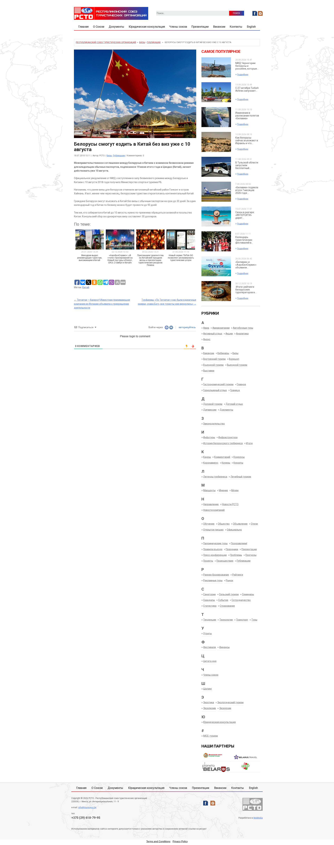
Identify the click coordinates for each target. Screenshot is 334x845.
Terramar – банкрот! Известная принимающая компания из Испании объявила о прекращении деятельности (102, 303)
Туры (254, 619)
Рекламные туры (212, 580)
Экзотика (208, 702)
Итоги (249, 443)
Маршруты (209, 490)
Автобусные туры (243, 327)
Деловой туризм (212, 404)
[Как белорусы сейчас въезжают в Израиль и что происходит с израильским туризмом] (216, 141)
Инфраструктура (227, 437)
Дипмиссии (209, 409)
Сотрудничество (241, 600)
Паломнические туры (215, 543)
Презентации (200, 26)
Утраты (207, 633)
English (251, 26)
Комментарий (222, 457)
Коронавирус (210, 462)
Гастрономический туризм (218, 384)
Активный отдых (212, 333)
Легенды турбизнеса (215, 476)
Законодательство (214, 423)
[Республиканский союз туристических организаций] (111, 13)
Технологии (226, 619)
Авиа (206, 327)
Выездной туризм (237, 364)
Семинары (248, 594)
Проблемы (236, 555)
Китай (85, 287)
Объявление (240, 523)
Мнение (223, 490)
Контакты (236, 26)
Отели (254, 523)
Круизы (226, 462)
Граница (235, 390)
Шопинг (207, 688)
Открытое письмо (213, 529)
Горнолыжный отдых (215, 390)
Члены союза (178, 26)
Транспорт (242, 619)
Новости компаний (214, 510)
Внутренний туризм (214, 359)
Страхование (227, 605)
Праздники (232, 549)
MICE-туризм (210, 735)
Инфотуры (209, 437)
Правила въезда (212, 549)
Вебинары (223, 353)
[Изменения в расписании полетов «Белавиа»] (216, 117)
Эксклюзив (209, 708)
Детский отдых (234, 404)
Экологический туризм (230, 702)
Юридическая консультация (147, 26)
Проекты (208, 560)
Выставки (208, 370)
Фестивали (209, 647)
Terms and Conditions (158, 841)
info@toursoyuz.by (87, 807)
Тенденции (209, 619)
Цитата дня (209, 661)
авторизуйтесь (187, 327)
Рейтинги (237, 574)
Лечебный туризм (240, 476)
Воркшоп (234, 359)
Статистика (209, 605)
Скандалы (209, 600)
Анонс (206, 339)
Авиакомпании (221, 327)
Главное (241, 384)
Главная (83, 26)
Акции (229, 333)
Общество (224, 523)
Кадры (207, 457)
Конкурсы (239, 457)
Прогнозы (250, 555)
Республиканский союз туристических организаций (106, 42)
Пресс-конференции (215, 555)
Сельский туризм (229, 594)
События (223, 600)
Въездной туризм (213, 364)
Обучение (208, 523)
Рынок (229, 580)
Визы (142, 42)
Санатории (209, 594)
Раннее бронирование (216, 574)
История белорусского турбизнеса (223, 443)
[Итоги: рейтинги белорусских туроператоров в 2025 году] (216, 291)
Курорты (238, 462)
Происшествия (224, 560)
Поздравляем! (239, 543)
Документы (116, 26)
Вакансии (219, 26)
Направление (211, 504)
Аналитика (242, 333)
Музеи (234, 490)
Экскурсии (225, 708)
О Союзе (98, 26)
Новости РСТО (230, 504)
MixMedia (258, 818)
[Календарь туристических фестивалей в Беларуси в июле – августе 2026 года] (216, 241)
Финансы (224, 647)
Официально (234, 529)
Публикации (154, 42)
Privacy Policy (180, 841)
